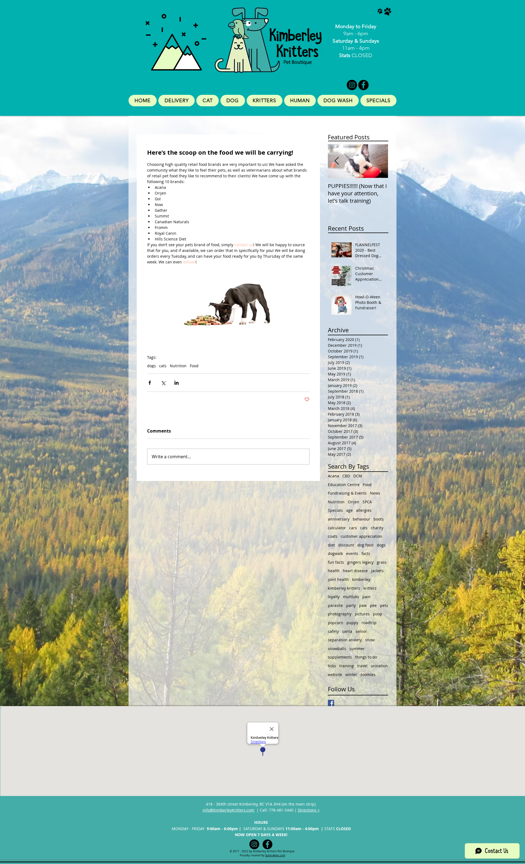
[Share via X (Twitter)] (163, 382)
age (349, 510)
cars (353, 527)
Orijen (353, 501)
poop (377, 613)
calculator (337, 527)
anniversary (338, 519)
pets (384, 605)
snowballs (337, 648)
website (335, 674)
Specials (335, 510)
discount (346, 545)
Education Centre (344, 484)
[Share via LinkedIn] (176, 382)
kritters (370, 588)
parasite (335, 605)
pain (366, 596)
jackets (377, 570)
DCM (357, 475)
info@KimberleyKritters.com (228, 810)
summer (357, 648)
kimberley (361, 579)
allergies (364, 510)
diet (331, 545)
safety (333, 631)
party (351, 605)
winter (351, 674)
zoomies (367, 674)
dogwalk (335, 553)
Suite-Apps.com (275, 855)
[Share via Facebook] (149, 382)
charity (377, 527)
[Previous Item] (336, 161)
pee (373, 605)
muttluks (351, 596)
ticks (332, 665)
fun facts (336, 562)
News (375, 493)
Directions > (309, 810)
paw (363, 605)
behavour (361, 519)
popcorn (335, 622)
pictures (362, 613)
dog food (365, 545)
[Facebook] (363, 85)
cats (163, 365)
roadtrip (369, 622)
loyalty (334, 596)
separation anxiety (345, 639)
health (334, 570)
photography (339, 613)
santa (347, 631)
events (352, 553)
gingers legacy (360, 562)
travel (362, 665)
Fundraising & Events (347, 493)
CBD (346, 475)
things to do (366, 657)
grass (382, 562)
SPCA (367, 501)
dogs (151, 365)
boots (379, 519)
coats (332, 536)
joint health (338, 579)
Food (194, 365)
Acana (333, 475)
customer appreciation (361, 536)
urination (379, 665)
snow (370, 639)
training (346, 665)
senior (361, 631)
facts (365, 553)
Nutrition (178, 365)
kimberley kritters (344, 588)
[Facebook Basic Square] (331, 703)
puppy (352, 622)
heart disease (355, 570)
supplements (340, 657)
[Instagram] (352, 85)
